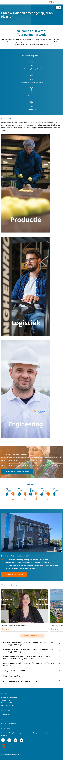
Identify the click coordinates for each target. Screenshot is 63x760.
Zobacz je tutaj (5, 714)
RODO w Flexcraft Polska (8, 724)
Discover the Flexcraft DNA (14, 574)
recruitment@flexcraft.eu (9, 698)
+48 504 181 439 (6, 700)
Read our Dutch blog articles (31, 635)
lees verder (6, 629)
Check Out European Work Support (17, 472)
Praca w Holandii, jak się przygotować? (14, 625)
